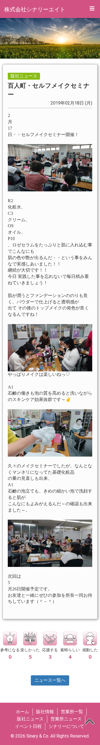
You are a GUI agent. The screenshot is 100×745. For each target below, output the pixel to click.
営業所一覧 (72, 711)
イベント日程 (28, 726)
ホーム (22, 711)
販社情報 (45, 711)
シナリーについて (66, 726)
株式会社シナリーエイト (34, 9)
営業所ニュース (66, 718)
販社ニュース (30, 718)
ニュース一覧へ (50, 680)
